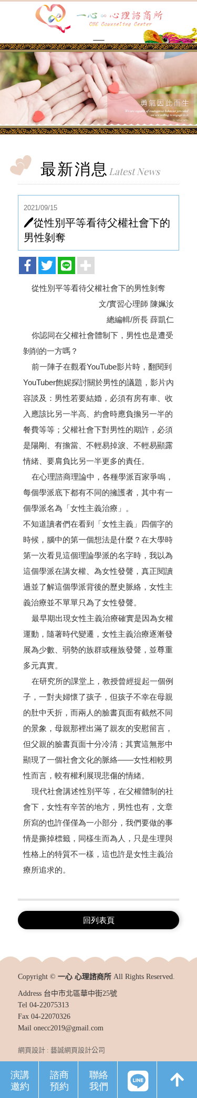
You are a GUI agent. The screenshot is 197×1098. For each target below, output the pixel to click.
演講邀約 (20, 1080)
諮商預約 (59, 1080)
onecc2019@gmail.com (68, 1028)
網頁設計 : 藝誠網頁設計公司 (61, 1050)
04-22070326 (50, 1016)
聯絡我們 (98, 1080)
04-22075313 (49, 1005)
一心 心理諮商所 (98, 19)
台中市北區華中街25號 (80, 993)
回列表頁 (99, 920)
